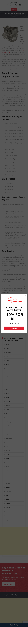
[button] (25, 295)
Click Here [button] (14, 328)
